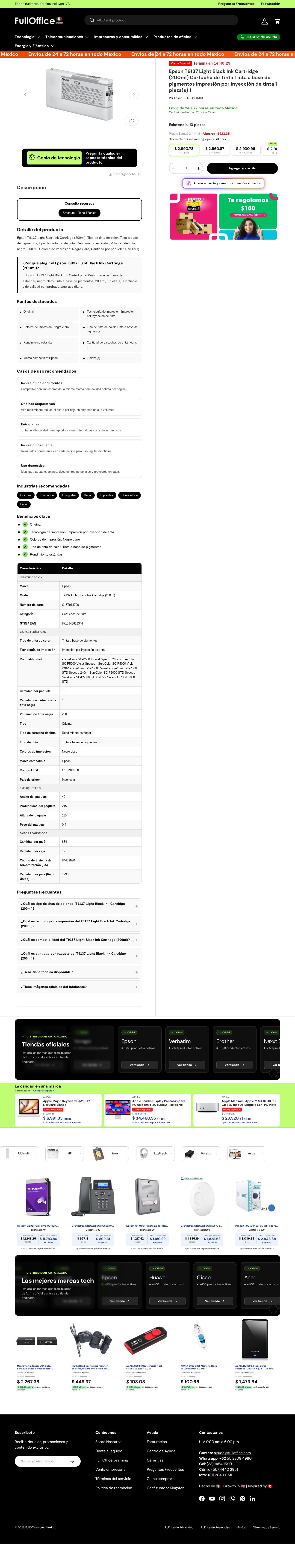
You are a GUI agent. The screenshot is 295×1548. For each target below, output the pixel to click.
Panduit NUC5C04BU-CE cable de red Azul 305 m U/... (256, 1225)
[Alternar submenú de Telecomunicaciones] (87, 37)
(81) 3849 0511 (220, 1475)
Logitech (160, 1153)
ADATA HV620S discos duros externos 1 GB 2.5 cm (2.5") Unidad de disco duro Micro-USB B (254, 1368)
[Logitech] (143, 1153)
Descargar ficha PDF (127, 174)
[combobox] (161, 20)
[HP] (53, 1153)
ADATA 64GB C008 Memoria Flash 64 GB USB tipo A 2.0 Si (199, 1367)
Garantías (155, 1460)
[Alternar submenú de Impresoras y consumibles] (146, 37)
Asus (251, 1153)
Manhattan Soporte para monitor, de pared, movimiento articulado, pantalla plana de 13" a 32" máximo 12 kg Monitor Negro (91, 1368)
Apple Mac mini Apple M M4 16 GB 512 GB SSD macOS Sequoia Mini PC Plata (249, 1103)
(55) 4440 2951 (224, 1469)
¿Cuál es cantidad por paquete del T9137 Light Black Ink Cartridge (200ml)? (79, 956)
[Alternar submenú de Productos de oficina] (195, 37)
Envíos (241, 1527)
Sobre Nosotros (108, 1441)
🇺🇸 (243, 1486)
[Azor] (98, 1153)
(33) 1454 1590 (219, 1463)
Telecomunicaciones (64, 36)
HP (70, 1153)
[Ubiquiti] (7, 1153)
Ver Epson (175, 98)
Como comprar (159, 1478)
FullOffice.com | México (40, 1527)
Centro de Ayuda (161, 1451)
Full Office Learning (111, 1460)
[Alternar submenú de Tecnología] (38, 37)
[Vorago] (189, 1153)
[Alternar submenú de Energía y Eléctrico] (52, 46)
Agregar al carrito (242, 168)
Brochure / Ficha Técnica (79, 213)
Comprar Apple (43, 1090)
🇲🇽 (218, 1486)
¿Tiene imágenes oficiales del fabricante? (79, 986)
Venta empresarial (111, 1469)
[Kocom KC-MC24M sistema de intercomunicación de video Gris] (147, 1196)
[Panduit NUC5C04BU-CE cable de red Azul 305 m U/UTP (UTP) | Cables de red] (256, 1196)
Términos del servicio (113, 1478)
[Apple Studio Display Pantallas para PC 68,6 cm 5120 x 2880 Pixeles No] (118, 1108)
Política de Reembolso (215, 1527)
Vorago (206, 1153)
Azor (115, 1153)
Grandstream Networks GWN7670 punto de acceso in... (202, 1225)
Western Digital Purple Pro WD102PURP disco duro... (38, 1225)
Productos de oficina (172, 36)
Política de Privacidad (179, 1527)
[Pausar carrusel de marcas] (273, 1073)
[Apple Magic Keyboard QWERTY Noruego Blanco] (28, 1108)
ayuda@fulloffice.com (232, 1452)
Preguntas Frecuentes (236, 4)
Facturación (270, 4)
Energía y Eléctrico (32, 45)
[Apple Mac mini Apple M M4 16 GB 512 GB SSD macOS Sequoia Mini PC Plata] (207, 1108)
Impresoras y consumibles (118, 36)
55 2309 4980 (235, 1458)
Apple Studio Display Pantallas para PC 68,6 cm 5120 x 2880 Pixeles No (158, 1103)
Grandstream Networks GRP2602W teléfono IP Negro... (93, 1225)
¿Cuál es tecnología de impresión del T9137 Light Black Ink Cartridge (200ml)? (79, 923)
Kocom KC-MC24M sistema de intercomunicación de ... (147, 1225)
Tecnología (24, 36)
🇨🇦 (270, 1486)
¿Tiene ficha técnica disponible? (79, 972)
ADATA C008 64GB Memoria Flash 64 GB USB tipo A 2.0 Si (144, 1367)
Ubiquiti (24, 1153)
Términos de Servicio (266, 1527)
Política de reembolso (113, 1487)
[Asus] (234, 1153)
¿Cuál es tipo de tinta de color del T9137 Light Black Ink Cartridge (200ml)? (79, 906)
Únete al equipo (108, 1451)
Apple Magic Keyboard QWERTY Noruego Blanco (66, 1103)
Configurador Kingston (165, 1487)
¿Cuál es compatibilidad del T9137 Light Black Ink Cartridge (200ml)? (79, 939)
